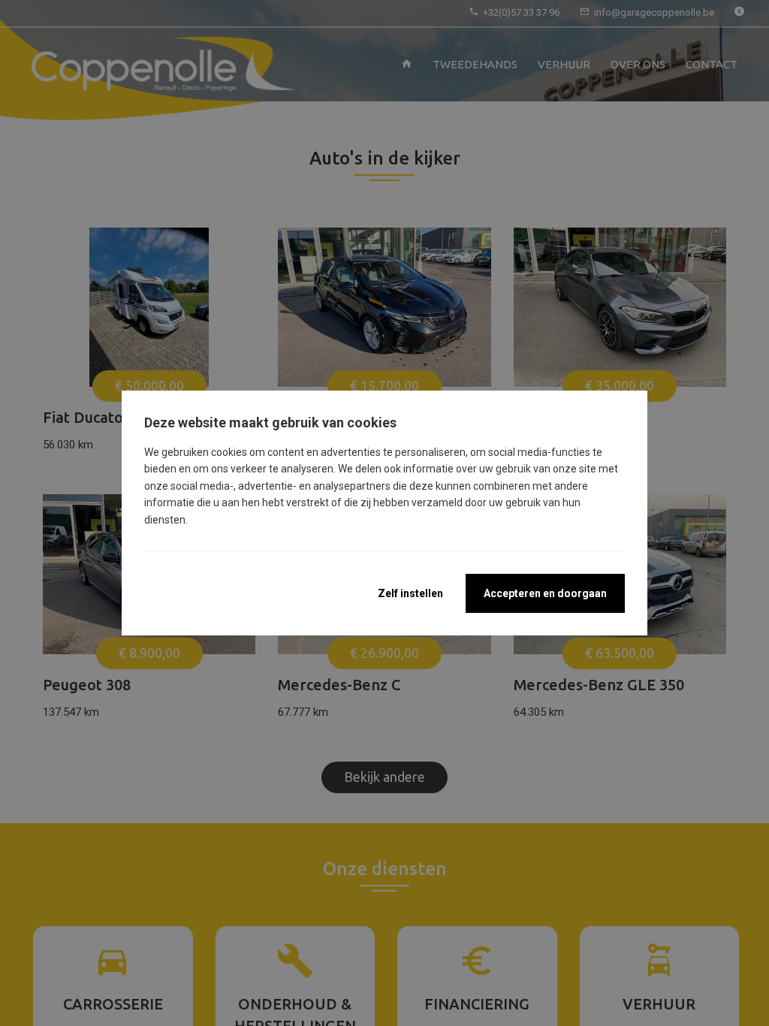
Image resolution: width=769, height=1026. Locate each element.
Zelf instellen (410, 593)
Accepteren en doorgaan (545, 593)
